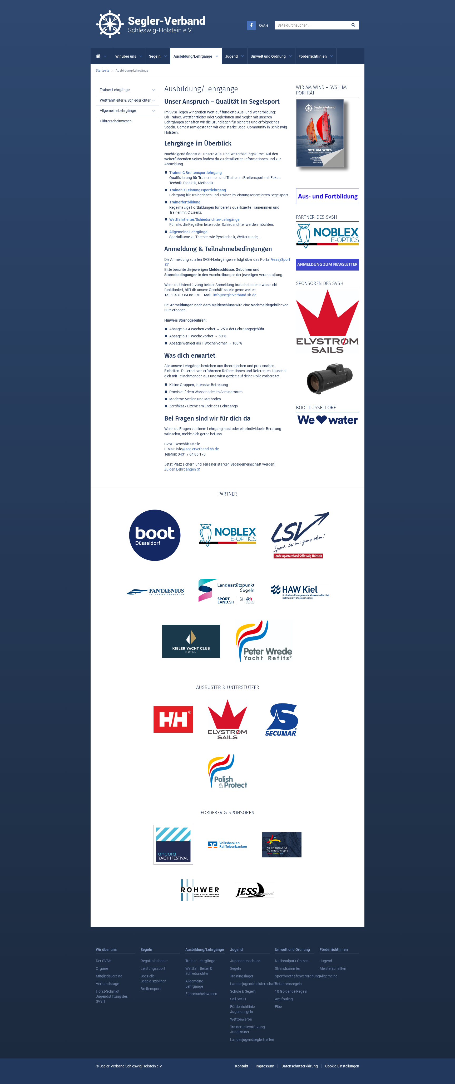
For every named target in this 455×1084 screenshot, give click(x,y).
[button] (353, 25)
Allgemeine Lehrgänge (188, 232)
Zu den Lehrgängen (180, 469)
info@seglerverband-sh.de (234, 295)
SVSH (263, 26)
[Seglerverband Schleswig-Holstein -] (150, 35)
